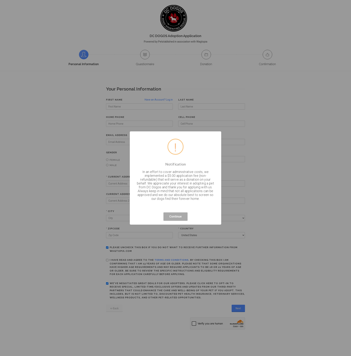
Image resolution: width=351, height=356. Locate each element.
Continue (175, 216)
